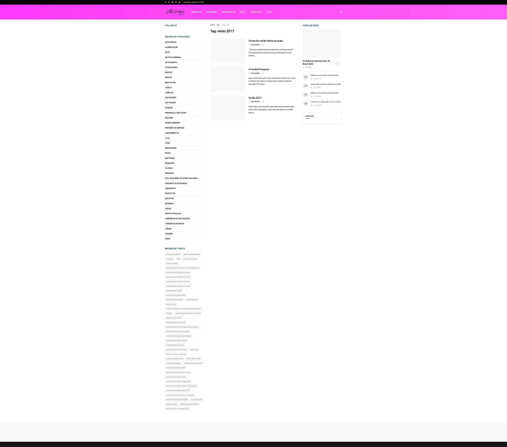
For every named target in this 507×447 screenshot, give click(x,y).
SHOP (269, 12)
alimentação (171, 47)
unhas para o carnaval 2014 (177, 409)
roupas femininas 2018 (175, 322)
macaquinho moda (174, 290)
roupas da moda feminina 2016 (188, 313)
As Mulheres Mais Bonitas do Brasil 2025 (316, 62)
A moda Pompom (259, 69)
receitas (169, 198)
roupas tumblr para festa (176, 350)
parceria (169, 173)
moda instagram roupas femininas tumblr (183, 309)
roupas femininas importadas (178, 336)
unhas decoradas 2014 (193, 363)
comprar (169, 259)
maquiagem (170, 148)
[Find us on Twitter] (169, 2)
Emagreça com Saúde (175, 113)
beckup (168, 72)
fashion (169, 118)
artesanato (171, 62)
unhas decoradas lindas (176, 377)
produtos (170, 193)
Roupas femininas (173, 318)
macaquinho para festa (175, 295)
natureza (170, 158)
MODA (242, 12)
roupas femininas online (176, 340)
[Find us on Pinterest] (172, 2)
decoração (170, 98)
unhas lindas (171, 404)
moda (168, 153)
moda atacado (192, 300)
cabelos (169, 93)
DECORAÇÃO (211, 12)
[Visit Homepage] (175, 12)
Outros (169, 168)
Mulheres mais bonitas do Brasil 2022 (324, 75)
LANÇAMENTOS (228, 12)
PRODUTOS (256, 12)
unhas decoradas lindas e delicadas (181, 386)
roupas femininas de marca (177, 331)
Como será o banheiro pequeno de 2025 (326, 84)
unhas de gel (196, 399)
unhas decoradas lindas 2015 (178, 381)
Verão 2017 (255, 97)
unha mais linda (193, 359)
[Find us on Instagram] (176, 2)
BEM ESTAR (197, 12)
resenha (169, 204)
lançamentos (172, 133)
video (167, 239)
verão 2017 (226, 25)
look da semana (190, 259)
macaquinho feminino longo (178, 277)
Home (212, 25)
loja (167, 138)
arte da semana (173, 57)
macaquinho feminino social (178, 286)
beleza (168, 77)
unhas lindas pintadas (189, 404)
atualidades (171, 67)
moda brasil (171, 304)
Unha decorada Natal (175, 359)
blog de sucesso (173, 254)
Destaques (170, 103)
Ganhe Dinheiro (172, 123)
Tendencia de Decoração (177, 219)
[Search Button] (341, 12)
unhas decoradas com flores (178, 372)
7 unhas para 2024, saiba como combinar (326, 102)
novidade (169, 163)
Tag (218, 25)
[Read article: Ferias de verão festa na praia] (227, 51)
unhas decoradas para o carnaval (180, 395)
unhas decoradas (173, 363)
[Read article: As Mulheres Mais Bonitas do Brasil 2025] (322, 43)
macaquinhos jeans (174, 300)
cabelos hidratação (191, 254)
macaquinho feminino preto (178, 281)
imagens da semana (174, 128)
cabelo (168, 88)
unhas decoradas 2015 (175, 368)
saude (168, 209)
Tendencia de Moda (174, 224)
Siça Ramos (255, 45)
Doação (169, 108)
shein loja (194, 350)
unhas (168, 229)
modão (169, 313)
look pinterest (172, 263)
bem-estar (170, 83)
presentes (170, 188)
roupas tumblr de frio (175, 345)
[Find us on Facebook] (165, 2)
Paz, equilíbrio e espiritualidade (181, 178)
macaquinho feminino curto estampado (182, 268)
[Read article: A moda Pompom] (227, 79)
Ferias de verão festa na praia (266, 40)
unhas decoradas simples (177, 399)
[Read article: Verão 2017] (227, 108)
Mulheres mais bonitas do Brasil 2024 (324, 93)
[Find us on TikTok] (179, 2)
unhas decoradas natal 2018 (177, 390)
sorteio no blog (173, 214)
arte (167, 52)
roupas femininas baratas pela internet (182, 327)
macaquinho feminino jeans (178, 272)
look (167, 143)
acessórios (171, 42)
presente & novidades (176, 183)
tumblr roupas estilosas (176, 354)
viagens (169, 234)
